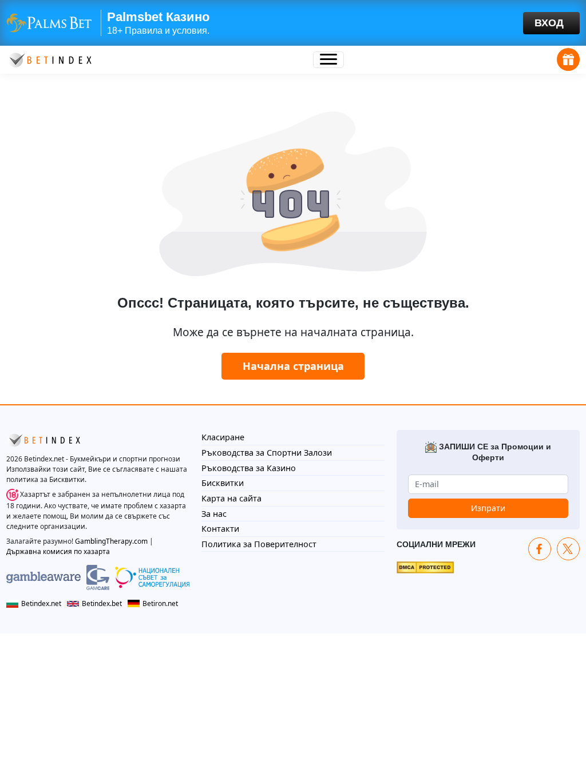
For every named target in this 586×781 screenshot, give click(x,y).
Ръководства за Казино (248, 468)
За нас (214, 513)
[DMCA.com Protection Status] (425, 566)
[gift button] (568, 59)
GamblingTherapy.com (111, 541)
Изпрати (488, 508)
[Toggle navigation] (328, 59)
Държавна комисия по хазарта (58, 551)
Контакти (220, 528)
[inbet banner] (293, 23)
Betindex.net (41, 603)
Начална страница (293, 366)
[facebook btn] (539, 548)
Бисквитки (222, 482)
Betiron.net (160, 603)
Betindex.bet (102, 603)
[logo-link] (49, 59)
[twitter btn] (568, 548)
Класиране (222, 437)
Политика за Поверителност (258, 544)
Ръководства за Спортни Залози (266, 452)
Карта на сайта (231, 498)
